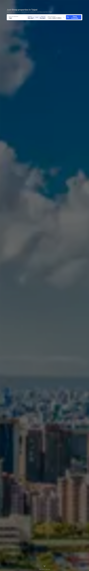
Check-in (30, 16)
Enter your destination (13, 16)
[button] (78, 2)
